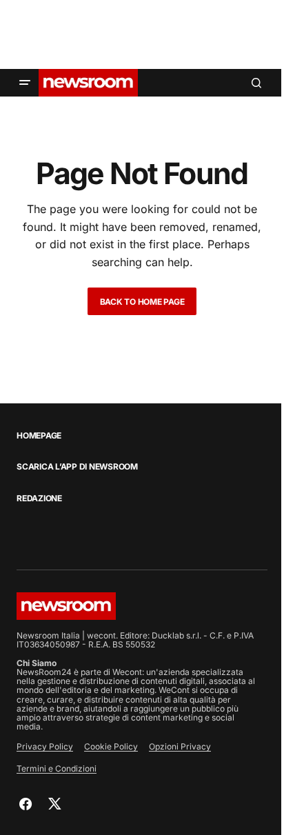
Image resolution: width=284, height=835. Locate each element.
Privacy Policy (45, 746)
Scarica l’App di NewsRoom (77, 467)
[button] (25, 82)
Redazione (39, 498)
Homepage (39, 436)
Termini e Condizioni (57, 768)
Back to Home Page (142, 301)
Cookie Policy (111, 746)
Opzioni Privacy (180, 746)
